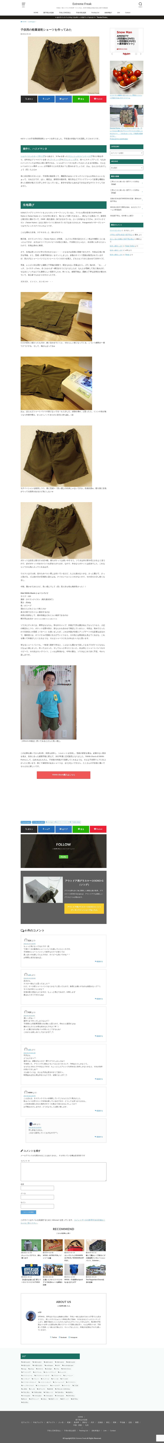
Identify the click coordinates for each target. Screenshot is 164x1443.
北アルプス (41, 1389)
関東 (114, 1422)
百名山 (45, 1399)
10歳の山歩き (38, 1365)
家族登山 (70, 1392)
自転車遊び (108, 12)
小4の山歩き (60, 1395)
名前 (22, 1184)
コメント (25, 1161)
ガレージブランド (50, 1372)
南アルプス (51, 1422)
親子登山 (75, 1399)
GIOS (58, 1365)
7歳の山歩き (60, 1362)
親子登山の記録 (49, 12)
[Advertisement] (64, 119)
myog (24, 1369)
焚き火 (25, 1399)
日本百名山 (71, 1395)
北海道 (100, 1422)
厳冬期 (51, 1389)
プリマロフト (72, 1382)
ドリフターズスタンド (29, 1382)
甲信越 (122, 1422)
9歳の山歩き (26, 1365)
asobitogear (26, 822)
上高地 (25, 1389)
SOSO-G (40, 1369)
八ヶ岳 (33, 1389)
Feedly (63, 857)
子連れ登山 (60, 1392)
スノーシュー (69, 1375)
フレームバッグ (59, 1382)
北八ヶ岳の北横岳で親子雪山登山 (122, 239)
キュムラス (63, 1372)
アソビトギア (27, 1372)
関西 (137, 1422)
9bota (127, 255)
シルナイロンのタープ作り (32, 156)
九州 (86, 1425)
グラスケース (57, 1375)
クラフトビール (27, 1375)
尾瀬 (68, 1422)
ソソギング (26, 1379)
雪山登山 (25, 1402)
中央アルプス (38, 1422)
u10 (29, 975)
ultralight (50, 822)
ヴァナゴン (67, 1385)
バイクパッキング (45, 1382)
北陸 (130, 1422)
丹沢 (92, 1422)
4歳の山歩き (26, 1362)
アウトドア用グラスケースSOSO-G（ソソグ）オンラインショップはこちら (84, 908)
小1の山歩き (26, 1395)
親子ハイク (65, 1399)
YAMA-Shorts (67, 1369)
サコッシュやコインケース (79, 156)
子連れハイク (49, 1392)
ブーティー (54, 160)
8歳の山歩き (71, 1362)
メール (23, 1193)
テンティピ (46, 1379)
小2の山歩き (38, 1395)
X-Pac (57, 1369)
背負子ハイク (54, 1399)
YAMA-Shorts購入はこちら (63, 775)
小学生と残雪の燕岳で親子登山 (121, 235)
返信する (100, 961)
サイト (23, 1202)
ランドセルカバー (42, 1385)
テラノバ (36, 1379)
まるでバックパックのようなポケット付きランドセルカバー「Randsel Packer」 (83, 17)
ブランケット (68, 160)
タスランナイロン (62, 822)
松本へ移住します (116, 246)
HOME (36, 12)
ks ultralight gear (68, 1365)
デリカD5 (65, 1379)
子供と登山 (26, 1392)
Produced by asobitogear (119, 139)
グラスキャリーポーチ (42, 1375)
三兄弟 (76, 1385)
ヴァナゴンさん (115, 230)
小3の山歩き (49, 1395)
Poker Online (130, 246)
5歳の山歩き (38, 1362)
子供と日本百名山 (65, 12)
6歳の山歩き (49, 1362)
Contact (127, 12)
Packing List (95, 12)
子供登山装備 (76, 822)
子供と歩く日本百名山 (63, 1389)
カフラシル (38, 1372)
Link (118, 12)
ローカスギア (56, 1385)
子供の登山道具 (81, 12)
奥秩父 (84, 1422)
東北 (108, 1422)
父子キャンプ (35, 1399)
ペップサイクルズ (28, 1385)
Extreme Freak (82, 4)
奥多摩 (76, 1422)
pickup (32, 1369)
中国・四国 (77, 1425)
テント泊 (55, 1379)
